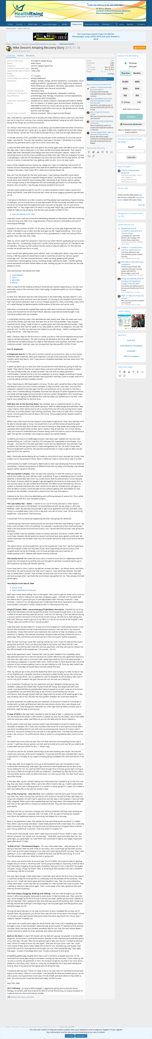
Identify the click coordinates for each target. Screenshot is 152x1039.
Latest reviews (11, 28)
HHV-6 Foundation (131, 356)
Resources (76, 24)
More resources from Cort (99, 84)
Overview (11, 55)
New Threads (124, 166)
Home (10, 24)
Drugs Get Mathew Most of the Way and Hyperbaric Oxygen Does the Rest (101, 101)
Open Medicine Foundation (131, 345)
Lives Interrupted (50, 24)
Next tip (141, 205)
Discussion (30, 55)
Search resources (24, 28)
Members (106, 24)
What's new (32, 24)
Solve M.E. (131, 340)
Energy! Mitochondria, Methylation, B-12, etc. (129, 180)
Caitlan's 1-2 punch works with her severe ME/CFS (101, 88)
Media (64, 24)
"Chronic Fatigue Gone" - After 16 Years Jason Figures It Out (101, 133)
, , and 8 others (22, 997)
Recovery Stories (92, 24)
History (20, 55)
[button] (24, 24)
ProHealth (131, 351)
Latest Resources (126, 224)
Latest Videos (124, 311)
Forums (19, 24)
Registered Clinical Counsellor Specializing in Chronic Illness (131, 230)
